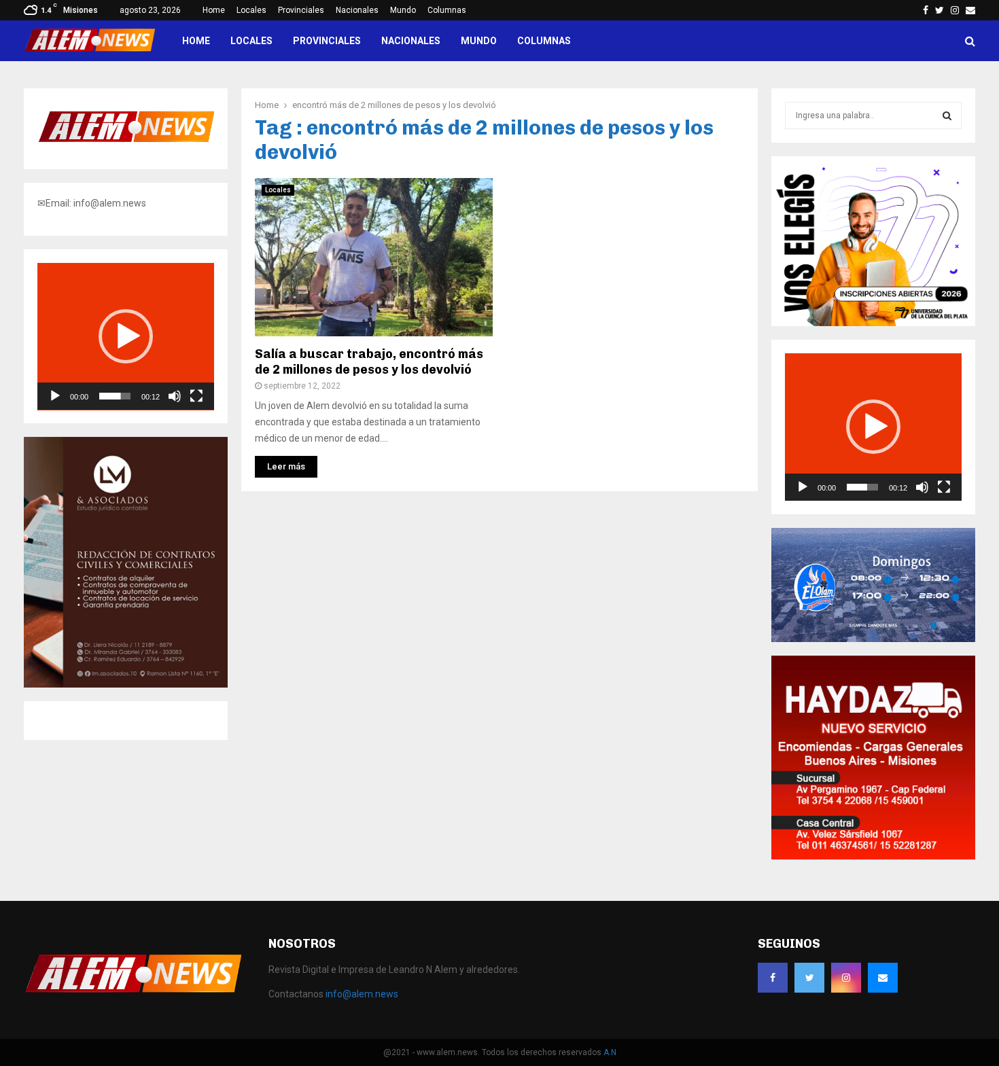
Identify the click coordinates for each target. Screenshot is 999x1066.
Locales (251, 10)
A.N (609, 1052)
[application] (125, 336)
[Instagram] (846, 978)
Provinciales (301, 10)
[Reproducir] (55, 396)
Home (214, 10)
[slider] (114, 396)
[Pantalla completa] (196, 396)
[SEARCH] (947, 115)
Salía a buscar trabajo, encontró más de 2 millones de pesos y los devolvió (369, 362)
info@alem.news (362, 994)
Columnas (446, 10)
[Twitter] (809, 978)
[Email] (883, 978)
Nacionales (357, 10)
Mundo (403, 10)
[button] (126, 336)
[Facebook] (773, 978)
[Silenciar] (174, 396)
